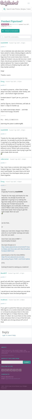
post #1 (2, 46)
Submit (26, 362)
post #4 (2, 162)
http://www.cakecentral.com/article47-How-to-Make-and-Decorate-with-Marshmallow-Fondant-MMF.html (15, 249)
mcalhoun (9, 26)
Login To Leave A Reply (9, 335)
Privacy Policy (4, 355)
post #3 (2, 133)
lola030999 (15, 24)
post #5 (2, 185)
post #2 (2, 85)
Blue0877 (4, 273)
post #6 (2, 277)
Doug (2, 81)
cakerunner (5, 159)
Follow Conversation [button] (11, 31)
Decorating (5, 24)
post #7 (2, 303)
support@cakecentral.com (12, 378)
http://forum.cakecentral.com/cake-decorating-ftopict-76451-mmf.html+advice (15, 258)
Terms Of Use (11, 355)
